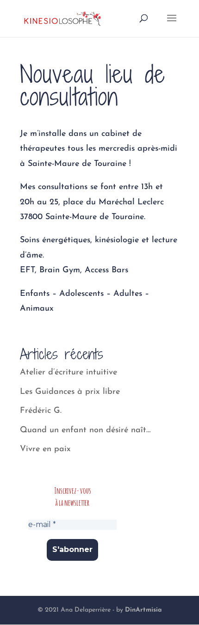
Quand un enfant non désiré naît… (85, 430)
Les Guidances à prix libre (70, 392)
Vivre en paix (45, 449)
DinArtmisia (143, 610)
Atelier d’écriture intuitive (68, 372)
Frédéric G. (41, 411)
